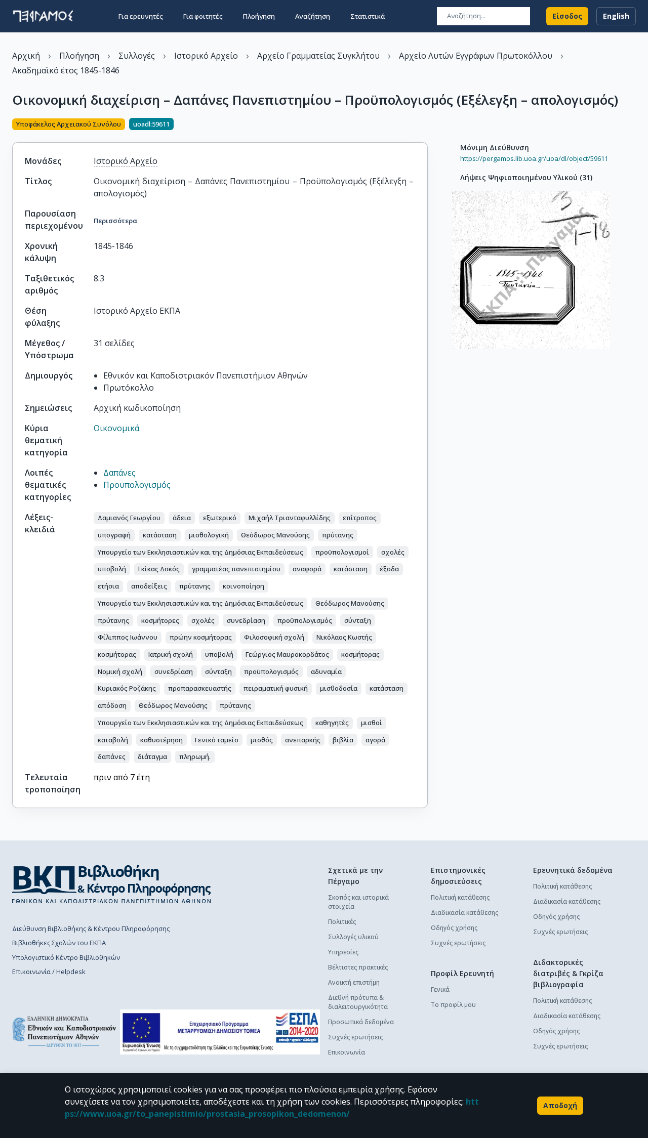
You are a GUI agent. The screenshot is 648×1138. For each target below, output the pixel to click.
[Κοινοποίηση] (424, 125)
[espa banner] (220, 1032)
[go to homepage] (43, 16)
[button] (129, 518)
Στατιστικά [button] (367, 16)
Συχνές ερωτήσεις (355, 1037)
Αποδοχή (560, 1105)
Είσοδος (567, 16)
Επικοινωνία (346, 1052)
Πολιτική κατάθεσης (460, 897)
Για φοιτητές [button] (203, 16)
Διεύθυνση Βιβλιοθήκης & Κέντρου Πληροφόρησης (91, 928)
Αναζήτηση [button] (312, 16)
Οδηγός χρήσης (454, 927)
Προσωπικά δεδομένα (361, 1022)
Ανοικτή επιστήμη (354, 982)
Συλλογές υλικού (353, 937)
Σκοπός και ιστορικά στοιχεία (358, 902)
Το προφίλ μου (453, 1004)
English (616, 16)
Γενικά (440, 989)
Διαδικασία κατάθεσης (464, 912)
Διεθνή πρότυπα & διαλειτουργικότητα (358, 1002)
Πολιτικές (342, 921)
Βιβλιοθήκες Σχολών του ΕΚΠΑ (59, 942)
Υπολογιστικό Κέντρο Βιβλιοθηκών (66, 957)
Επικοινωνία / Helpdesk (49, 971)
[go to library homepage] (111, 884)
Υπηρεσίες (343, 952)
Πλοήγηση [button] (259, 16)
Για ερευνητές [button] (140, 16)
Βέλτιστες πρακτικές (358, 967)
